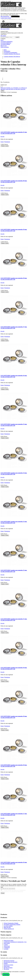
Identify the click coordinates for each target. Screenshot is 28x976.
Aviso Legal (7, 946)
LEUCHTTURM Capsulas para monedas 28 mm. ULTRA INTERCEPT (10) (14, 765)
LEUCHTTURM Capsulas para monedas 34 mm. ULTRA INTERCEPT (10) (14, 473)
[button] (14, 29)
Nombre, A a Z (10, 87)
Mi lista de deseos (8, 967)
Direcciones (7, 966)
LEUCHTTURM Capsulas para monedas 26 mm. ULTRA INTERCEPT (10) (14, 863)
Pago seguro (7, 943)
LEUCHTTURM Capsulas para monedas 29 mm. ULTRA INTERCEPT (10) (14, 717)
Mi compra (3, 35)
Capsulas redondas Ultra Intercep (12, 56)
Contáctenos (7, 947)
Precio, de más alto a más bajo (17, 89)
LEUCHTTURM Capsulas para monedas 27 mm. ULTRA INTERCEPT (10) (14, 814)
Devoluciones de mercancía (10, 962)
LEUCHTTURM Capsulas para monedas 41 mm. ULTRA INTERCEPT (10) (14, 132)
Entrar (2, 141)
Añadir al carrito (4, 146)
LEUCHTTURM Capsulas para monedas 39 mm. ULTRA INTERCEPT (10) (14, 230)
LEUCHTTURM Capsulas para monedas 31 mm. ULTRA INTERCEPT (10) (14, 619)
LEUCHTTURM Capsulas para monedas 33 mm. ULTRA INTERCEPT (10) (14, 522)
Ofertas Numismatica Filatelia (11, 923)
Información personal (9, 960)
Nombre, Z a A (18, 87)
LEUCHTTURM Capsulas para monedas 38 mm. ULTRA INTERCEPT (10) (14, 278)
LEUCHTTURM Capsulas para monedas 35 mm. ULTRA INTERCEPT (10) (14, 425)
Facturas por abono (8, 964)
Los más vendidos (8, 926)
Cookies (6, 944)
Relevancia (3, 87)
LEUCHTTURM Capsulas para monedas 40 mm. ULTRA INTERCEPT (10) (14, 181)
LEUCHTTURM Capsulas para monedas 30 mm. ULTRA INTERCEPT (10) (14, 668)
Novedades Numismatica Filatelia (12, 924)
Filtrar (2, 90)
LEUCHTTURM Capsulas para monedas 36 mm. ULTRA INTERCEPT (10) (14, 376)
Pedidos (6, 963)
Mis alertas (6, 969)
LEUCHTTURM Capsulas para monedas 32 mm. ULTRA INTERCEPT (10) (14, 571)
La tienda (6, 949)
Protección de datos (8, 940)
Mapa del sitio (7, 927)
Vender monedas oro (9, 928)
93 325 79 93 (8, 22)
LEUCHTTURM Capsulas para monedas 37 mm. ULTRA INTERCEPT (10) (14, 327)
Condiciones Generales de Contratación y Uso (15, 942)
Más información (6, 16)
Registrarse (7, 141)
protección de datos (10, 911)
